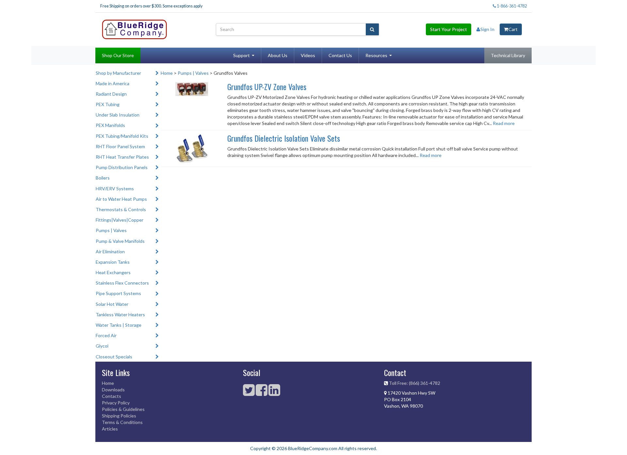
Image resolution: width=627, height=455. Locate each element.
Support (241, 55)
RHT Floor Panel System (120, 146)
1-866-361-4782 (511, 6)
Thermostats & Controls (121, 209)
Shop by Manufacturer (118, 73)
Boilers (103, 177)
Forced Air (106, 335)
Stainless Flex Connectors (122, 283)
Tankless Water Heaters (120, 314)
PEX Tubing (108, 104)
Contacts (111, 396)
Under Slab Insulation (117, 115)
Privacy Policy (116, 402)
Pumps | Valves (111, 230)
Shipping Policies (119, 415)
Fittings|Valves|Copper (119, 220)
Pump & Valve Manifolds (120, 241)
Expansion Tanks (113, 262)
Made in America (112, 83)
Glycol (102, 346)
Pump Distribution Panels (122, 167)
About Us (277, 55)
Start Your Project (448, 29)
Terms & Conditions (122, 422)
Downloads (113, 389)
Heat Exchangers (113, 272)
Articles (110, 428)
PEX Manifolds (110, 125)
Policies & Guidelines (123, 409)
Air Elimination (110, 251)
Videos (308, 55)
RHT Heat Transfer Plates (122, 157)
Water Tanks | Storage (118, 325)
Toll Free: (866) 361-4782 (414, 383)
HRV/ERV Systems (115, 188)
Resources (376, 55)
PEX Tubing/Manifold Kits (122, 136)
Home (167, 73)
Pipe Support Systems (118, 293)
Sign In (487, 29)
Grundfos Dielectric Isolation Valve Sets (283, 138)
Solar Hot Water (112, 304)
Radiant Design (111, 94)
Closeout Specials (114, 356)
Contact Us (340, 55)
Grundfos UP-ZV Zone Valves (266, 86)
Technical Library (508, 55)
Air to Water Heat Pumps (121, 199)
